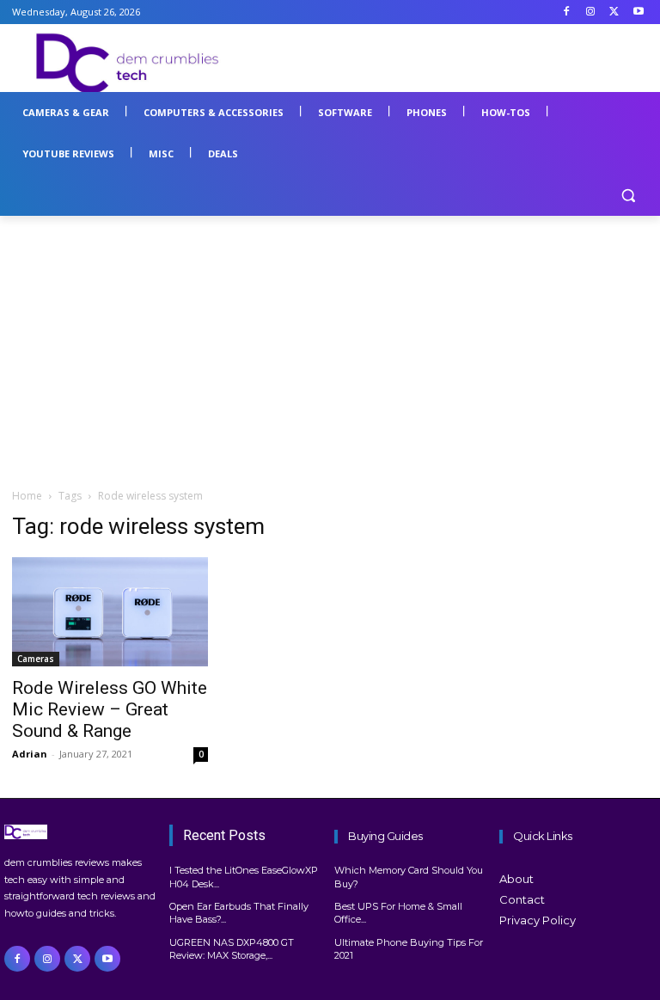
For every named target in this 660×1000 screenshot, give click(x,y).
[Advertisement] (447, 61)
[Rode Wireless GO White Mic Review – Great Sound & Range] (110, 612)
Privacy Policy (537, 920)
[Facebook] (567, 12)
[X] (614, 12)
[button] (628, 195)
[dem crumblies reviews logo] (129, 63)
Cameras (35, 659)
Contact (522, 899)
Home (27, 495)
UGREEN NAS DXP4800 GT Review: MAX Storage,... (231, 948)
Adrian (29, 753)
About (516, 879)
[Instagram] (591, 12)
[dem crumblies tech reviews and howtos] (82, 832)
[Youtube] (638, 12)
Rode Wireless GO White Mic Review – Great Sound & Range (109, 709)
